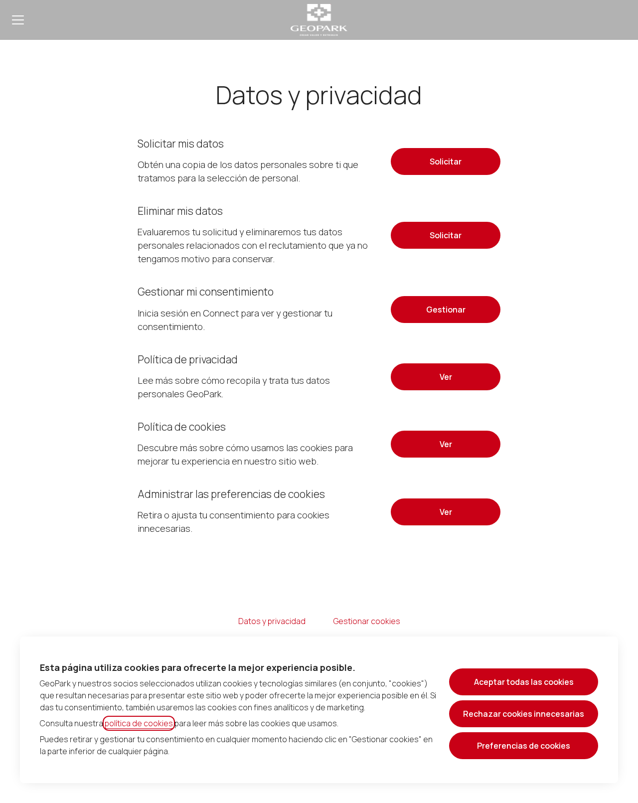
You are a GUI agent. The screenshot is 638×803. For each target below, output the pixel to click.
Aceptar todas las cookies (524, 681)
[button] (445, 511)
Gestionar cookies (366, 621)
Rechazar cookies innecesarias (523, 713)
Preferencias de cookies (523, 745)
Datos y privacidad (272, 621)
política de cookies (139, 723)
